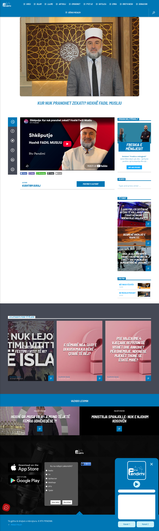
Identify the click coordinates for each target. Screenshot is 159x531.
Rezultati (67, 502)
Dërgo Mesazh (74, 12)
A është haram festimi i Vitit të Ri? (31, 349)
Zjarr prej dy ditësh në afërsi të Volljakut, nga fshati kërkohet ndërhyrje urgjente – (134, 214)
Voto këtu (55, 502)
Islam (39, 4)
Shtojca (102, 4)
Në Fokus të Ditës (126, 284)
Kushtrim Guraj (31, 185)
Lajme (50, 4)
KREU (28, 4)
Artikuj (62, 4)
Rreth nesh (128, 4)
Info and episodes (134, 167)
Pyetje (89, 4)
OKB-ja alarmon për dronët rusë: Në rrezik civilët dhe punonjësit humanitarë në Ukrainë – (134, 258)
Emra (114, 4)
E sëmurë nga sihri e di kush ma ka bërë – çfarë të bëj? (80, 349)
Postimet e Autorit (91, 184)
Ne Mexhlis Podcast (127, 293)
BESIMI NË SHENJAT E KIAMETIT (134, 236)
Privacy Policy (16, 525)
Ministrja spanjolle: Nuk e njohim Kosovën (119, 418)
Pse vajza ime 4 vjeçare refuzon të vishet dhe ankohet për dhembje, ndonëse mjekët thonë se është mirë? (128, 349)
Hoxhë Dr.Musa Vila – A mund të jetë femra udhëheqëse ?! (40, 418)
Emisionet (76, 4)
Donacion (143, 4)
